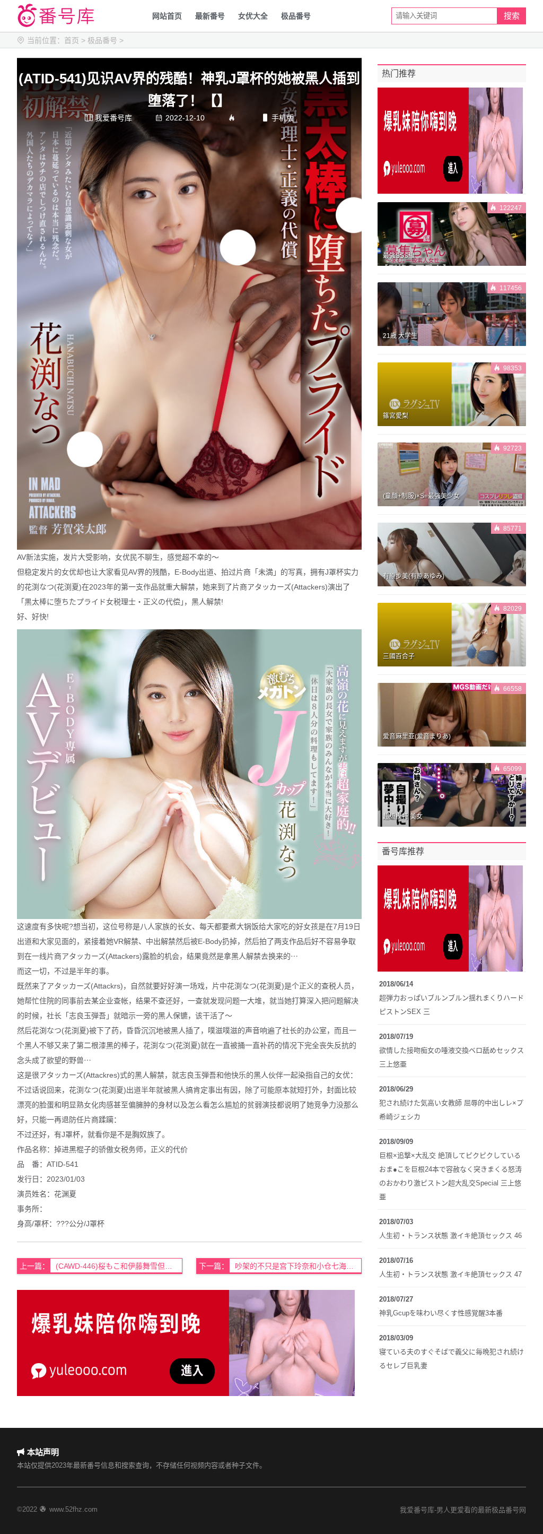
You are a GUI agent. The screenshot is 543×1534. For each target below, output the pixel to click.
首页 (71, 40)
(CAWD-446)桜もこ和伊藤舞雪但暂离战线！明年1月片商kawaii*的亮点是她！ (119, 1266)
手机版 (277, 118)
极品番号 (296, 16)
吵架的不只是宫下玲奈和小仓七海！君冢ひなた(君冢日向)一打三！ (298, 1266)
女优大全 (253, 16)
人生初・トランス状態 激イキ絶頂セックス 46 (450, 1236)
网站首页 (167, 16)
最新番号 (210, 16)
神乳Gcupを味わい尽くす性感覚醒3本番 (441, 1313)
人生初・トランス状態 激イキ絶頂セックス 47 (450, 1274)
